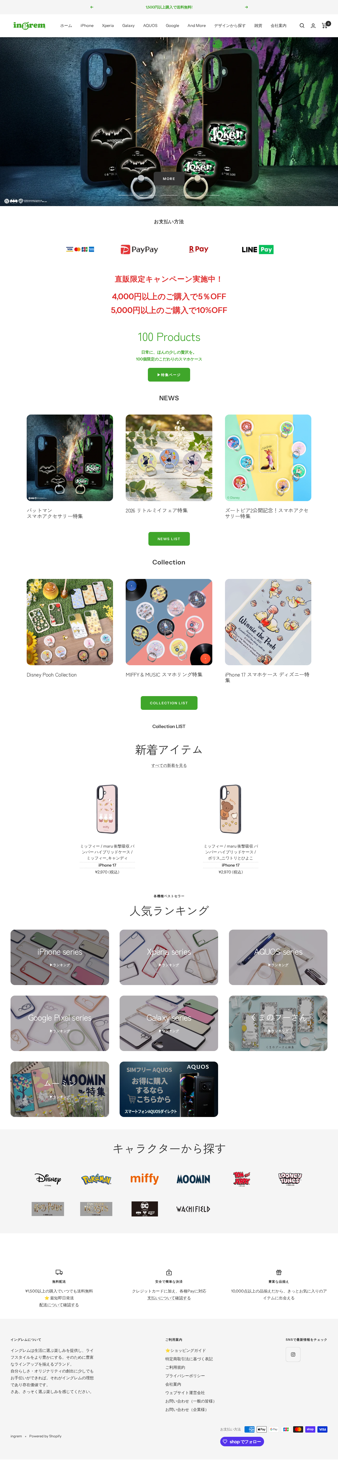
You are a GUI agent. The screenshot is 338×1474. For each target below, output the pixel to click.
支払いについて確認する (169, 1297)
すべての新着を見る (169, 765)
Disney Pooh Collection (52, 674)
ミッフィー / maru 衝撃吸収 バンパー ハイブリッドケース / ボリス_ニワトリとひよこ (231, 852)
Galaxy (128, 25)
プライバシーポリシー (185, 1375)
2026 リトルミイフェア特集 (156, 510)
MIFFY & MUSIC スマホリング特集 (164, 674)
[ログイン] (313, 25)
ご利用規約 (175, 1367)
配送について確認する (59, 1304)
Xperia (108, 25)
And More (196, 25)
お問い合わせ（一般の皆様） (191, 1401)
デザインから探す (230, 25)
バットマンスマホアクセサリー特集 (55, 513)
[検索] (302, 25)
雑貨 (258, 25)
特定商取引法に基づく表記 (189, 1358)
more (169, 179)
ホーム (66, 25)
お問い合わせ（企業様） (187, 1409)
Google (172, 25)
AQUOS (150, 25)
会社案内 (279, 25)
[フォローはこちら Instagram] (293, 1354)
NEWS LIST (169, 539)
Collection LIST (169, 703)
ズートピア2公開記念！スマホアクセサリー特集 (267, 513)
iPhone (87, 25)
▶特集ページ (169, 375)
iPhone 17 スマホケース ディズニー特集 (267, 677)
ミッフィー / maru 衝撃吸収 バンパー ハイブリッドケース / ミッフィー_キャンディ (107, 852)
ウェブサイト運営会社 (185, 1392)
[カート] (324, 25)
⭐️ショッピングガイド (185, 1350)
